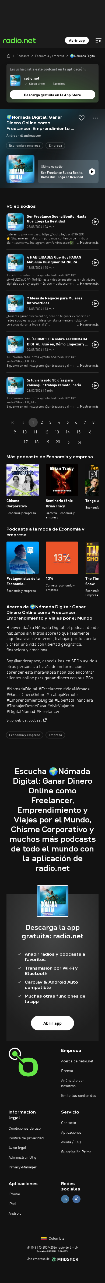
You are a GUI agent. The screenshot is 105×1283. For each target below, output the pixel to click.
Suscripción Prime (76, 1152)
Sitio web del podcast (24, 720)
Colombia (56, 1238)
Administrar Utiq (22, 1158)
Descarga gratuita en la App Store (52, 95)
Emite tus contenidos (78, 1096)
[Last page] (79, 442)
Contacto (68, 1123)
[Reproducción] (92, 171)
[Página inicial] (8, 56)
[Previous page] (23, 422)
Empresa (55, 145)
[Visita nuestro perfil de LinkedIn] (65, 1199)
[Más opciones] (95, 118)
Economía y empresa (24, 145)
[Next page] (68, 442)
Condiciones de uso (25, 1128)
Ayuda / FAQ (71, 1142)
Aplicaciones (71, 1132)
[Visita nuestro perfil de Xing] (76, 1199)
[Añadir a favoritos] (81, 118)
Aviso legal (17, 1148)
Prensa (67, 1071)
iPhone (14, 1194)
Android (15, 1213)
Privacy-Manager (23, 1167)
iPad (12, 1204)
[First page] (12, 422)
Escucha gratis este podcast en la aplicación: (48, 69)
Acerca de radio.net (77, 1061)
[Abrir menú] (98, 40)
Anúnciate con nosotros (73, 1083)
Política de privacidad (26, 1138)
